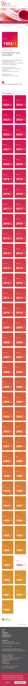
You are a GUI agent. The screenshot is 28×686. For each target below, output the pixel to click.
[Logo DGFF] (4, 4)
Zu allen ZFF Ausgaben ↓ (7, 50)
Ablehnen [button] (8, 682)
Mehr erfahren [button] (20, 679)
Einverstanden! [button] (20, 682)
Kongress (5, 632)
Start (3, 629)
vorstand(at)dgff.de (10, 668)
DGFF (3, 631)
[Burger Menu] (26, 6)
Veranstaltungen (7, 635)
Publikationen (5, 22)
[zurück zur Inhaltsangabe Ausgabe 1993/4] (12, 82)
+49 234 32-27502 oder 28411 (11, 666)
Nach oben (23, 624)
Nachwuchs (5, 634)
